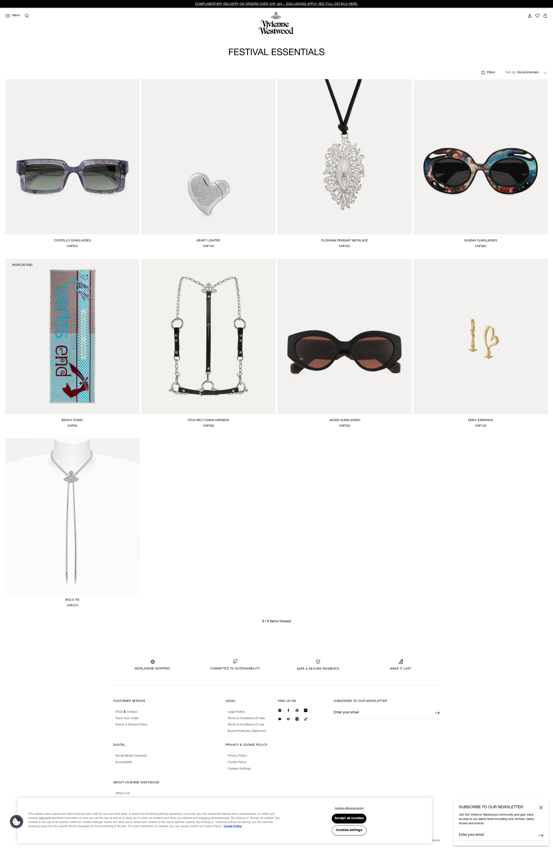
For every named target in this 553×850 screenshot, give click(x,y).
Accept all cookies (349, 818)
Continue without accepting (349, 808)
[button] (17, 822)
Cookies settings (349, 830)
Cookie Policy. (233, 826)
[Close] (540, 807)
